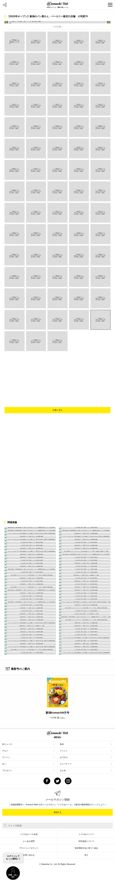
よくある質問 (29, 841)
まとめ (63, 770)
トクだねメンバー (86, 834)
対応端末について (86, 841)
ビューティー (66, 764)
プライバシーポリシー (28, 848)
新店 (62, 744)
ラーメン (6, 757)
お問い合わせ (29, 855)
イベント (64, 751)
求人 (86, 855)
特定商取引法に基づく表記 (86, 848)
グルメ (5, 751)
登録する (57, 812)
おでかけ (64, 757)
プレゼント (7, 770)
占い (4, 764)
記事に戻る (57, 410)
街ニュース (7, 744)
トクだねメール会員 (29, 834)
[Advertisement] (61, 373)
